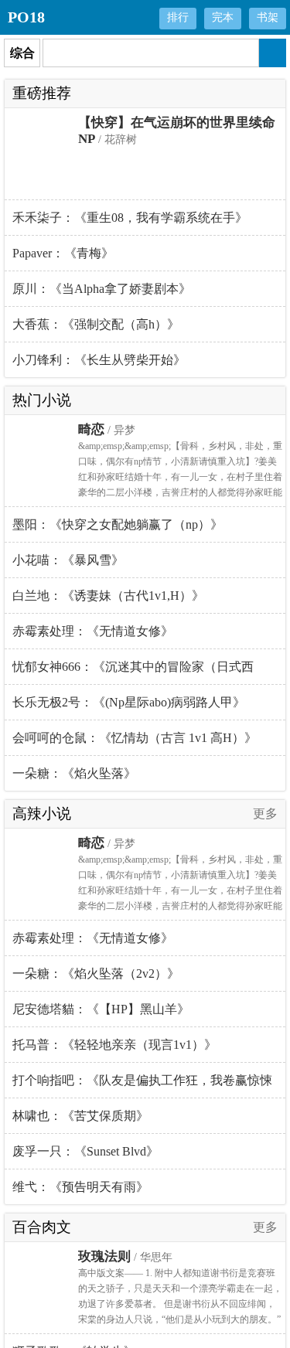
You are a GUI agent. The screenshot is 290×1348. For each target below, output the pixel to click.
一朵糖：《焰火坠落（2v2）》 (95, 973)
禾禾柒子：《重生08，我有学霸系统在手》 (129, 217)
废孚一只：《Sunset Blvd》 (85, 1151)
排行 (178, 17)
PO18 (26, 17)
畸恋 (91, 429)
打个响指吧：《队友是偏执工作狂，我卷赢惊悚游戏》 (142, 1086)
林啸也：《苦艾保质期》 (80, 1115)
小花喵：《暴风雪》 (68, 560)
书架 (267, 17)
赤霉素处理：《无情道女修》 (92, 631)
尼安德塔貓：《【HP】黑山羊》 (100, 1009)
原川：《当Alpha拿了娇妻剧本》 (101, 288)
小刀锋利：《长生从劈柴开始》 (99, 359)
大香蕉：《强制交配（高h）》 (95, 324)
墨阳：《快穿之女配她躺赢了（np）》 (117, 524)
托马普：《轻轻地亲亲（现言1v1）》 (114, 1044)
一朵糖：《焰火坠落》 (74, 773)
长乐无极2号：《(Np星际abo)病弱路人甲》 (128, 702)
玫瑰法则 (104, 1256)
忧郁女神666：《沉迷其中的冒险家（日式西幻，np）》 (133, 672)
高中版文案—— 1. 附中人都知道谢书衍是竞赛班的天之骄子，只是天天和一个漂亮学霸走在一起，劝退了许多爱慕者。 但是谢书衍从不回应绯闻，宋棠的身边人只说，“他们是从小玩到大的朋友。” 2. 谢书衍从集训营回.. (180, 1304)
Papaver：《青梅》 (63, 253)
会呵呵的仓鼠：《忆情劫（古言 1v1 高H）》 (134, 737)
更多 (265, 813)
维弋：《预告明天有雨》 (80, 1186)
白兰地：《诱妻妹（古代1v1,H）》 (108, 595)
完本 (223, 17)
